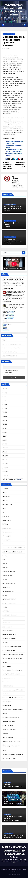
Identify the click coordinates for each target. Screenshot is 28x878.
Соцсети (5, 713)
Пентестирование (7, 666)
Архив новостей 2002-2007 (9, 204)
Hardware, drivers (7, 520)
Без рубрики (6, 607)
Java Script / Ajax (7, 528)
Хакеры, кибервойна (8, 737)
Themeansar (14, 871)
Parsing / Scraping (7, 540)
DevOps (4, 512)
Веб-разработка (6, 622)
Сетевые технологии (8, 685)
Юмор (4, 750)
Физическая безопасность (9, 729)
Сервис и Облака (7, 682)
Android (4, 492)
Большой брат (6, 611)
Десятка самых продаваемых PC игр (20, 164)
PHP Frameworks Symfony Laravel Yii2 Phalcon (14, 547)
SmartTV (5, 563)
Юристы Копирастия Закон (9, 758)
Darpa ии (5, 340)
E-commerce (6, 516)
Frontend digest (8, 374)
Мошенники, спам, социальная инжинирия (13, 654)
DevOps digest (8, 372)
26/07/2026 (8, 786)
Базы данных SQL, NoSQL (9, 603)
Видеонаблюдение (7, 626)
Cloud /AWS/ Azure (7, 504)
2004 (4, 467)
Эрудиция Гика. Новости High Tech (11, 741)
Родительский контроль (8, 678)
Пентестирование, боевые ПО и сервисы (12, 670)
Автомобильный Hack (8, 591)
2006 (4, 459)
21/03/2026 (8, 803)
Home (9, 874)
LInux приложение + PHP (9, 532)
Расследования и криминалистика (11, 674)
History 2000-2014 (16, 874)
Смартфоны (5, 693)
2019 (4, 412)
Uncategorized (6, 587)
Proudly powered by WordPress (9, 869)
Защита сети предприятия (9, 634)
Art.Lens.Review (11, 311)
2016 (4, 424)
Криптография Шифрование (9, 650)
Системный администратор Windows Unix (13, 689)
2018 (4, 416)
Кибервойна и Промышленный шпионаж (12, 646)
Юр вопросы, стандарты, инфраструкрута (13, 754)
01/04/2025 (8, 837)
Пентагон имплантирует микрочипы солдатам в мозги (12, 208)
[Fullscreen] (23, 268)
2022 (4, 400)
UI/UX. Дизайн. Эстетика (9, 583)
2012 (4, 436)
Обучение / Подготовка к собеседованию (13, 658)
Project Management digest (11, 370)
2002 (4, 475)
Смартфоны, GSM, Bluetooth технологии (12, 697)
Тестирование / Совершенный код (11, 717)
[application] (14, 263)
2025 (4, 392)
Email (4, 365)
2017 (4, 420)
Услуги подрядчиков (8, 725)
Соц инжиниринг (7, 701)
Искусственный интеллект (9, 638)
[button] (22, 24)
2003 (4, 471)
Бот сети (5, 618)
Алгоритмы (5, 595)
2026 (4, 388)
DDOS (4, 508)
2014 (4, 432)
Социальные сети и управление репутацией (13, 709)
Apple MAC (5, 500)
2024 (4, 396)
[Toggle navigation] (13, 25)
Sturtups (5, 579)
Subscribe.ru (18, 479)
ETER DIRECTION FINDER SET (10, 355)
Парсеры (5, 662)
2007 (4, 455)
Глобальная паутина (8, 630)
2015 (4, 428)
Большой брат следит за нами (10, 614)
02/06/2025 (8, 820)
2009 (4, 447)
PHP (4, 543)
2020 (4, 408)
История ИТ (6, 642)
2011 (4, 440)
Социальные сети (7, 705)
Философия (5, 733)
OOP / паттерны (6, 536)
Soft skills (5, 567)
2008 (4, 451)
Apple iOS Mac (6, 496)
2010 (4, 444)
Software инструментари (9, 571)
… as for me (5, 488)
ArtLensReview (10, 314)
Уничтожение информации (9, 721)
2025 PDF (6, 329)
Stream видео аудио (7, 575)
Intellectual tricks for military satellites (12, 348)
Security (4, 555)
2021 (4, 404)
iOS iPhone (5, 524)
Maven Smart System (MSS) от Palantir (12, 344)
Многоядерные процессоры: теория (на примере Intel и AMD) (12, 241)
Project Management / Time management (12, 551)
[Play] (4, 268)
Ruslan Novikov (15, 180)
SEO (4, 559)
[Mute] (21, 268)
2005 (4, 463)
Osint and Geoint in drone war (10, 352)
